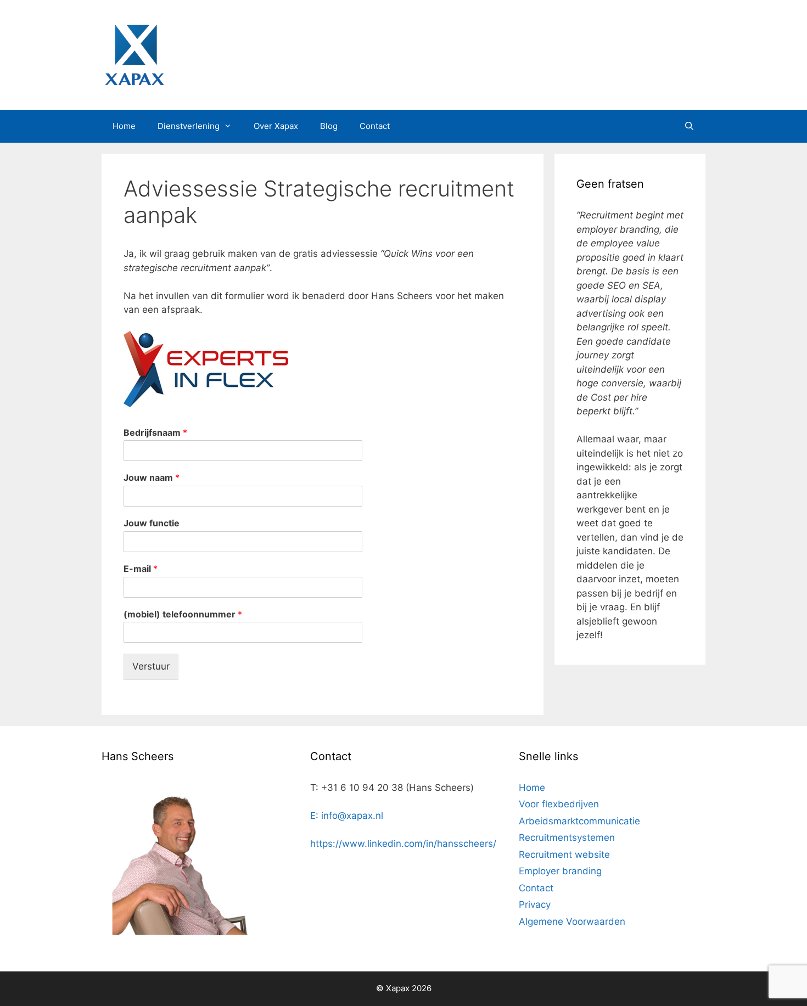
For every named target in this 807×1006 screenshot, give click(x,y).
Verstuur (151, 666)
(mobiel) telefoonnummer (183, 614)
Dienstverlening (189, 126)
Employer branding (560, 871)
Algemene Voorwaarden (572, 921)
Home (124, 126)
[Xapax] (134, 54)
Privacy (535, 904)
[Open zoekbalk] (689, 126)
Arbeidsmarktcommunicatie (579, 821)
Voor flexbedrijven (559, 804)
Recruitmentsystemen (567, 837)
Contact (375, 126)
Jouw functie (152, 523)
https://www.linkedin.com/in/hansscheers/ (403, 843)
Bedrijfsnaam (155, 432)
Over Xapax (276, 126)
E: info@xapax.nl (346, 815)
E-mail (141, 568)
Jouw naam (152, 477)
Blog (329, 126)
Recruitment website (564, 854)
